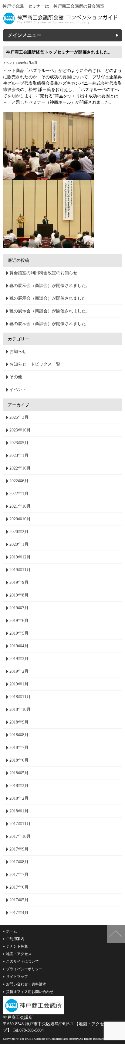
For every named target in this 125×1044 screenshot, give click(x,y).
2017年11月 (20, 823)
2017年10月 (20, 836)
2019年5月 (19, 633)
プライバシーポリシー (24, 969)
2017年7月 (19, 874)
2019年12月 (20, 557)
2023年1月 (19, 455)
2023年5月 (19, 443)
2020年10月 (20, 519)
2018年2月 (19, 798)
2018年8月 (19, 735)
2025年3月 (19, 417)
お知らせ (17, 351)
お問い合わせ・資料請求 (26, 984)
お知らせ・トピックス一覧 (34, 364)
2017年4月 (19, 912)
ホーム (11, 931)
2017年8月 (19, 862)
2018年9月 (19, 722)
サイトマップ (17, 976)
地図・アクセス (19, 954)
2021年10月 (20, 506)
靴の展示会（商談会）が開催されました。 (49, 285)
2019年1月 (19, 684)
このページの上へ (116, 934)
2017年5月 (19, 900)
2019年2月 (19, 671)
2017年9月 (19, 849)
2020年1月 (19, 544)
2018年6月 (19, 760)
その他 (15, 377)
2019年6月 (19, 620)
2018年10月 (20, 709)
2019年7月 (19, 608)
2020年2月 (19, 531)
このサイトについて (22, 961)
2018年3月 (19, 785)
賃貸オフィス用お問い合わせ (29, 992)
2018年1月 (19, 811)
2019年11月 (20, 570)
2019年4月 (19, 646)
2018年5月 (19, 773)
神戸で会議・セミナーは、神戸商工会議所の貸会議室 (53, 6)
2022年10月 (20, 468)
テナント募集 (17, 946)
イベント (9, 62)
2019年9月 (19, 582)
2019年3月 (19, 658)
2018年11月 (20, 696)
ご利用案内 (15, 939)
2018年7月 (19, 747)
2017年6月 (19, 887)
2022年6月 (19, 481)
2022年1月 (19, 493)
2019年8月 (19, 595)
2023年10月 (20, 430)
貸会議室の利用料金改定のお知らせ (43, 273)
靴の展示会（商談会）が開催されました (47, 298)
